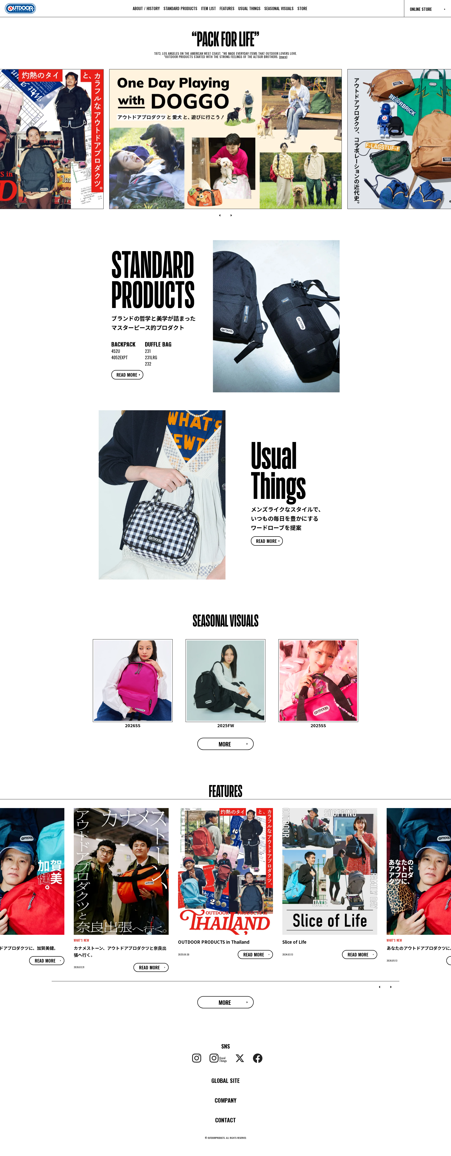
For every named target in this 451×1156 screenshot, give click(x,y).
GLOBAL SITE (225, 1080)
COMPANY (226, 1100)
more (283, 56)
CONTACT (225, 1120)
